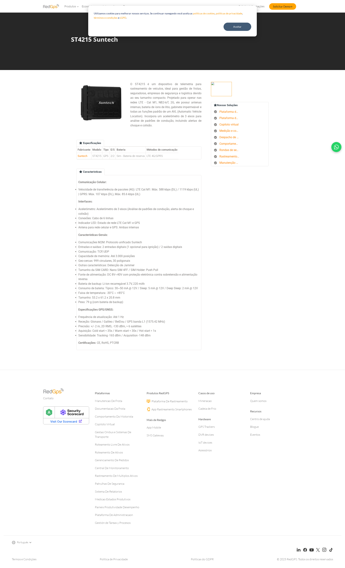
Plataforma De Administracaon (114, 515)
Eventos (255, 434)
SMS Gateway (155, 435)
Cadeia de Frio (207, 408)
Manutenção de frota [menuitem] (230, 162)
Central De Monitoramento (112, 468)
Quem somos (258, 401)
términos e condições (106, 17)
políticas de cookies (204, 13)
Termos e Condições (24, 559)
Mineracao (205, 401)
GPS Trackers (206, 427)
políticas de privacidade (229, 13)
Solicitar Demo (281, 6)
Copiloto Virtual (105, 424)
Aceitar (237, 26)
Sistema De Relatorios (108, 491)
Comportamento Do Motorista (114, 416)
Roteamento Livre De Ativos (112, 444)
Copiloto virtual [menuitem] (229, 124)
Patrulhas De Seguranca (109, 483)
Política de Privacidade (114, 559)
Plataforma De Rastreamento (169, 401)
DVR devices (206, 434)
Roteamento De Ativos (109, 452)
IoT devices (205, 442)
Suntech (82, 156)
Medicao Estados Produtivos (112, 499)
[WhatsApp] (336, 147)
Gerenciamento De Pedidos (112, 460)
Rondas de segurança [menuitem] (230, 150)
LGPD (123, 17)
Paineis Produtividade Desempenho (117, 507)
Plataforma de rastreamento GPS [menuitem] (230, 111)
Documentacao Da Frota (110, 408)
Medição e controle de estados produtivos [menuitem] (230, 130)
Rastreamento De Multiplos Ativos (116, 476)
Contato (48, 398)
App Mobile (154, 427)
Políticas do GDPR (202, 559)
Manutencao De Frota (108, 401)
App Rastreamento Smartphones (171, 409)
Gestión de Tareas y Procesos (113, 523)
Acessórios (205, 450)
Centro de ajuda (260, 419)
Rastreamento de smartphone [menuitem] (230, 156)
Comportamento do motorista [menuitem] (230, 143)
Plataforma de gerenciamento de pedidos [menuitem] (230, 118)
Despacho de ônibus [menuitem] (230, 137)
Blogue (254, 427)
